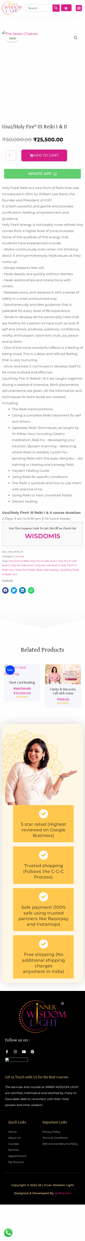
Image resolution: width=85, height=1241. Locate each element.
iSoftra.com (62, 1231)
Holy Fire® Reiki (25, 569)
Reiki (39, 569)
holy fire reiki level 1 (22, 565)
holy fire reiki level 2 (47, 565)
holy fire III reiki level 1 (44, 561)
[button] (79, 8)
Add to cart (46, 155)
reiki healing (51, 569)
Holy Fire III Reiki (18, 561)
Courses (19, 556)
